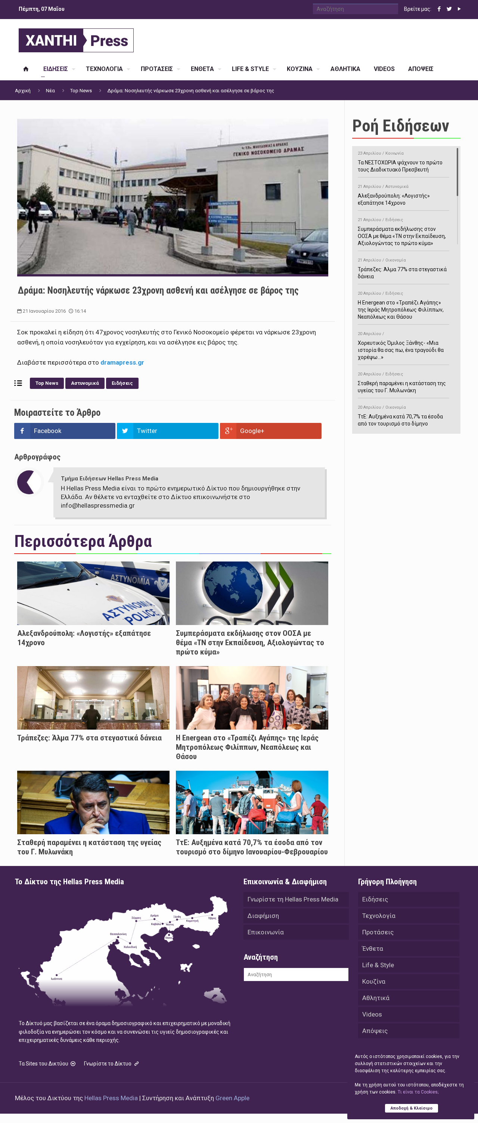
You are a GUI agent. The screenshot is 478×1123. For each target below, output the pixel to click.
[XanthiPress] (76, 38)
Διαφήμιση (263, 915)
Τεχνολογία (378, 915)
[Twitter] (449, 9)
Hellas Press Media (111, 1098)
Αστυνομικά (85, 383)
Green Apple (232, 1098)
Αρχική (23, 90)
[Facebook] (439, 9)
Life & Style (378, 965)
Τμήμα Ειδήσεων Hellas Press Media (109, 478)
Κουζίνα (373, 981)
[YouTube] (459, 9)
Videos (372, 1014)
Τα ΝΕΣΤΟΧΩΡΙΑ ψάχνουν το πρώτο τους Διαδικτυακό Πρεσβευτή (400, 162)
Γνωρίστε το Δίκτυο (108, 1064)
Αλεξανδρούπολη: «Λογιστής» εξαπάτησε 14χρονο (394, 195)
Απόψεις (375, 1030)
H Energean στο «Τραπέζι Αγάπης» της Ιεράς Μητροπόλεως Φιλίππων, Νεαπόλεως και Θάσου (247, 747)
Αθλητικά (375, 998)
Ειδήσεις (122, 383)
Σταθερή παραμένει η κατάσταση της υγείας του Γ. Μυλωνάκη (402, 382)
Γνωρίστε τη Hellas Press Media (293, 899)
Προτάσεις (378, 932)
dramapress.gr (121, 362)
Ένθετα (372, 948)
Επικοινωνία (266, 932)
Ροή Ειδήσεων (400, 126)
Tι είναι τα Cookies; (418, 1092)
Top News (81, 90)
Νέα (50, 90)
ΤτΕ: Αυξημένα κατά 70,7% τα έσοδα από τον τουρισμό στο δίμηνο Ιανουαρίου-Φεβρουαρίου (252, 847)
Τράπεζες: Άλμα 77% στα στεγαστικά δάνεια (89, 737)
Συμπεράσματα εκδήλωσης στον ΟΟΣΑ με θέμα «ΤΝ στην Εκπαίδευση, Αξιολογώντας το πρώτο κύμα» (250, 642)
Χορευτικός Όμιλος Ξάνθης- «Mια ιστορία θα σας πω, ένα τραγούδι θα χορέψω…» (401, 345)
